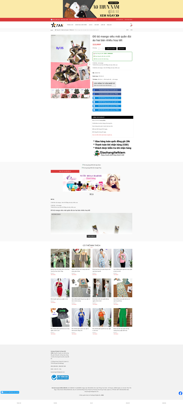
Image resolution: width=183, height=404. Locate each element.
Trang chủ (70, 24)
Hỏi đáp (97, 24)
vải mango (115, 79)
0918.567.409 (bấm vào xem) (11, 392)
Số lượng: (95, 47)
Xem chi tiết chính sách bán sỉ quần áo (102, 135)
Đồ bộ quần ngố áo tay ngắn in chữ (59, 299)
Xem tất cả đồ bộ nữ (65, 171)
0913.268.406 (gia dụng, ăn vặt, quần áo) (108, 97)
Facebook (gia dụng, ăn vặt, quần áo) (108, 89)
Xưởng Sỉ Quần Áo (95, 395)
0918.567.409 (64, 19)
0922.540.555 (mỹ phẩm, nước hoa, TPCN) (108, 109)
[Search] (131, 24)
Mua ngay (121, 48)
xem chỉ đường (59, 363)
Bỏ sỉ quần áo (119, 19)
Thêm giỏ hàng (111, 48)
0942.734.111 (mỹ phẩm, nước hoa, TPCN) (108, 105)
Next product (131, 30)
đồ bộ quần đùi (107, 79)
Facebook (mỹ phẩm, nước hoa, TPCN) (108, 93)
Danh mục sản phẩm (81, 24)
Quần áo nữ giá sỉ (65, 29)
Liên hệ (103, 24)
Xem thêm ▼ (91, 236)
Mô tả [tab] (91, 194)
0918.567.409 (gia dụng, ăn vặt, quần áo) (108, 101)
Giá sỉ (90, 24)
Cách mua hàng (128, 19)
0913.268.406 (56, 19)
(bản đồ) (95, 19)
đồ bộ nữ (100, 79)
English (109, 24)
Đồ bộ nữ (72, 29)
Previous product (127, 30)
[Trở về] (52, 30)
